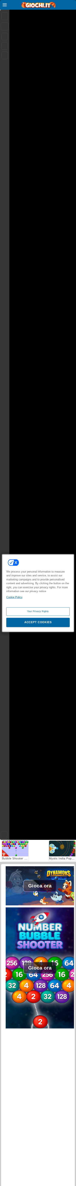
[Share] (5, 26)
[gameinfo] (4, 55)
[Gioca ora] (40, 905)
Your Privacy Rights (38, 611)
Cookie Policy (14, 597)
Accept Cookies (38, 622)
